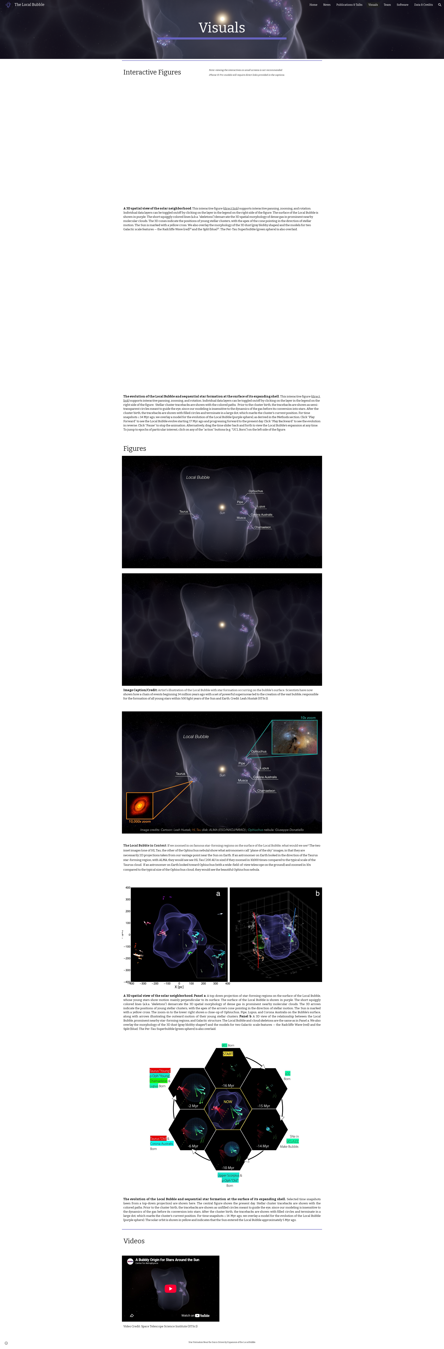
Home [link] (313, 4)
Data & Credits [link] (423, 4)
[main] (222, 29)
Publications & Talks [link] (349, 4)
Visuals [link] (373, 4)
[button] (440, 5)
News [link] (327, 4)
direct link (231, 208)
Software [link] (402, 4)
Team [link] (387, 4)
